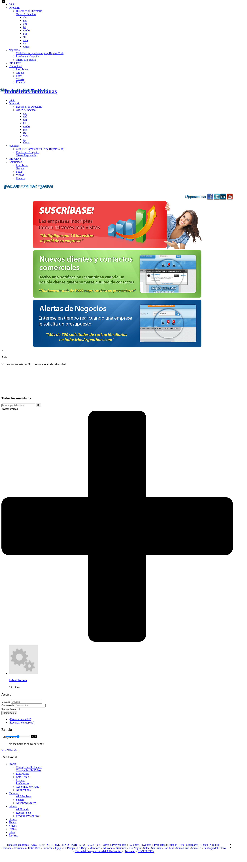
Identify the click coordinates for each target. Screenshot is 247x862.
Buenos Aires (176, 844)
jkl (24, 27)
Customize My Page (27, 786)
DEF (42, 844)
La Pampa (69, 848)
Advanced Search (26, 802)
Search (20, 799)
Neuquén (121, 848)
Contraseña (8, 705)
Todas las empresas (18, 844)
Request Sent (23, 812)
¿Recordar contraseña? (22, 722)
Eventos (20, 82)
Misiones (108, 848)
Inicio (12, 4)
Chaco (204, 844)
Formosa (47, 848)
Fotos (19, 75)
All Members (23, 796)
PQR (74, 844)
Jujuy (58, 848)
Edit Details (22, 776)
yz (24, 43)
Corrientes (20, 848)
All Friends (22, 809)
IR (38, 405)
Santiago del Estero (215, 848)
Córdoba (7, 848)
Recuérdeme (8, 709)
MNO (65, 844)
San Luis (169, 848)
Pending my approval (28, 815)
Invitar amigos (9, 408)
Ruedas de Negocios (27, 56)
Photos (12, 822)
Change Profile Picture (29, 767)
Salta (146, 848)
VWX (90, 844)
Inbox (12, 832)
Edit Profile (22, 773)
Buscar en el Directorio (29, 10)
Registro (13, 835)
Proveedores (119, 844)
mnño (26, 30)
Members (14, 793)
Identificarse (9, 713)
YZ (99, 844)
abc (25, 17)
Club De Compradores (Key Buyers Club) (40, 53)
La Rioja (82, 848)
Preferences (22, 783)
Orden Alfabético (26, 14)
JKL (57, 844)
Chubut (214, 844)
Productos (159, 844)
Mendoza (95, 848)
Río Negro (135, 848)
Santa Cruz (182, 848)
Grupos (20, 72)
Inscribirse (22, 69)
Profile (12, 763)
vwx (25, 40)
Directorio (14, 7)
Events (12, 828)
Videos (20, 79)
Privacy (20, 780)
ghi (25, 23)
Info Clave (15, 62)
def (25, 20)
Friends (13, 806)
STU (82, 844)
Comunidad (15, 66)
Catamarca (192, 844)
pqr (25, 33)
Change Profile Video (28, 770)
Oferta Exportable (26, 59)
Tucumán (130, 851)
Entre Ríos (34, 848)
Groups (13, 819)
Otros (26, 46)
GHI (49, 844)
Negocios (14, 49)
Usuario (5, 701)
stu (24, 36)
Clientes (134, 844)
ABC (34, 844)
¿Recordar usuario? (20, 719)
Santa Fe (196, 848)
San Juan (156, 848)
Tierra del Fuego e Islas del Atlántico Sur (98, 851)
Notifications (23, 789)
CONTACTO (146, 851)
